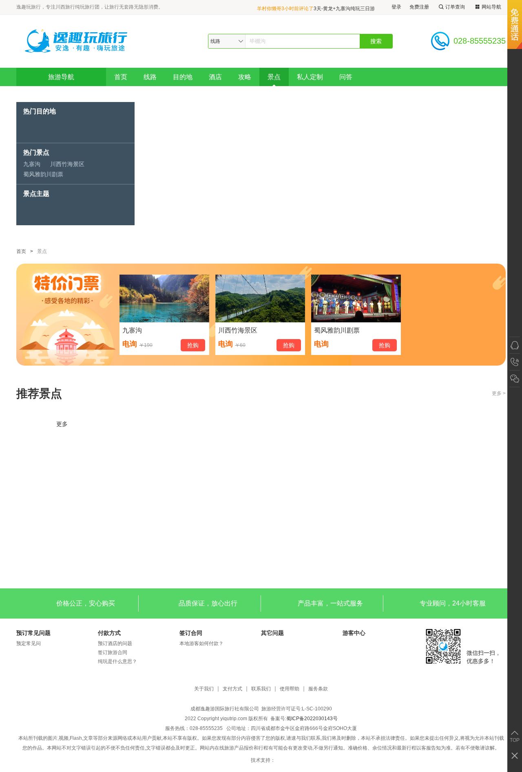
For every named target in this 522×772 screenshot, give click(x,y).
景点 (274, 76)
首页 (120, 76)
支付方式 (232, 689)
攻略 (244, 76)
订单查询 (455, 7)
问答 (345, 76)
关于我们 (204, 689)
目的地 (182, 76)
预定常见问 (28, 643)
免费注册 (419, 7)
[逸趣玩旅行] (77, 41)
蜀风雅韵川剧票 (43, 174)
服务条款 (318, 689)
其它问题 (272, 633)
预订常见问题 (33, 633)
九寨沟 (31, 164)
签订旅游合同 (112, 652)
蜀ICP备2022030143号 (312, 718)
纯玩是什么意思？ (117, 661)
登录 (396, 7)
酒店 (215, 76)
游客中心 (354, 633)
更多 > (499, 393)
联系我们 (261, 689)
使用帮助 (289, 689)
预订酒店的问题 (115, 643)
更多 (62, 424)
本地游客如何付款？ (201, 643)
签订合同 (190, 633)
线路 (150, 76)
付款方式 (109, 633)
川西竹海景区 (67, 164)
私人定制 (310, 76)
